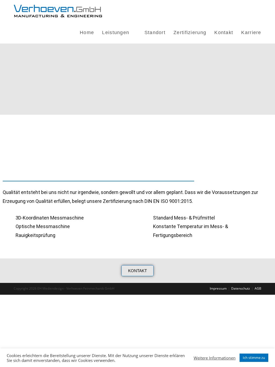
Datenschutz (240, 288)
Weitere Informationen (215, 357)
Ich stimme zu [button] (254, 357)
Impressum (218, 288)
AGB (258, 288)
